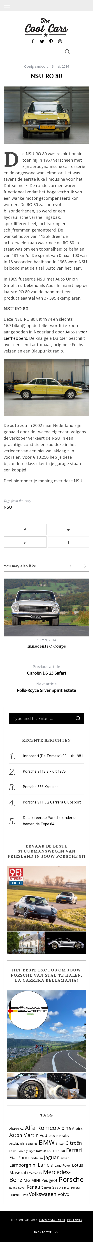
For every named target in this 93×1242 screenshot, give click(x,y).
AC (22, 1128)
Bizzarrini (31, 1143)
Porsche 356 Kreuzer (40, 786)
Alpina (64, 1128)
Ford (22, 1157)
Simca (66, 1187)
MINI (35, 1180)
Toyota (75, 1188)
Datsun (41, 1151)
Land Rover (63, 1165)
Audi (44, 1135)
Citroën (73, 1143)
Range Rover (17, 1187)
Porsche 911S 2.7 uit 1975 (44, 771)
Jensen (64, 1158)
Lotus (77, 1165)
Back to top (43, 1232)
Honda (33, 1158)
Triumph (15, 1195)
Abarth (14, 1128)
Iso (41, 1158)
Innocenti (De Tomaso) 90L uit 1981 (53, 755)
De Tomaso (56, 1150)
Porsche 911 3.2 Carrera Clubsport (52, 802)
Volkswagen (42, 1194)
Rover (47, 1187)
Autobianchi (17, 1143)
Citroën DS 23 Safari (46, 670)
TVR (25, 1195)
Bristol (60, 1143)
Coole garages (26, 1151)
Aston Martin (24, 1135)
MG (26, 1180)
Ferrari (74, 1149)
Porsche (71, 1179)
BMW (47, 1142)
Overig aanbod (35, 66)
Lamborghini (23, 1165)
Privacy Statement (52, 1220)
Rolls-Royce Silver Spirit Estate (46, 687)
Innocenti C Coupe (46, 646)
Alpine (77, 1128)
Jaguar (51, 1157)
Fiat (13, 1157)
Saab (56, 1187)
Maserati (18, 1172)
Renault (35, 1187)
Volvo (63, 1194)
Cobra (12, 1151)
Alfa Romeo (40, 1128)
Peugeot (49, 1180)
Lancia (45, 1164)
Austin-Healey (59, 1136)
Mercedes (35, 1173)
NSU (8, 507)
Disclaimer (74, 1220)
